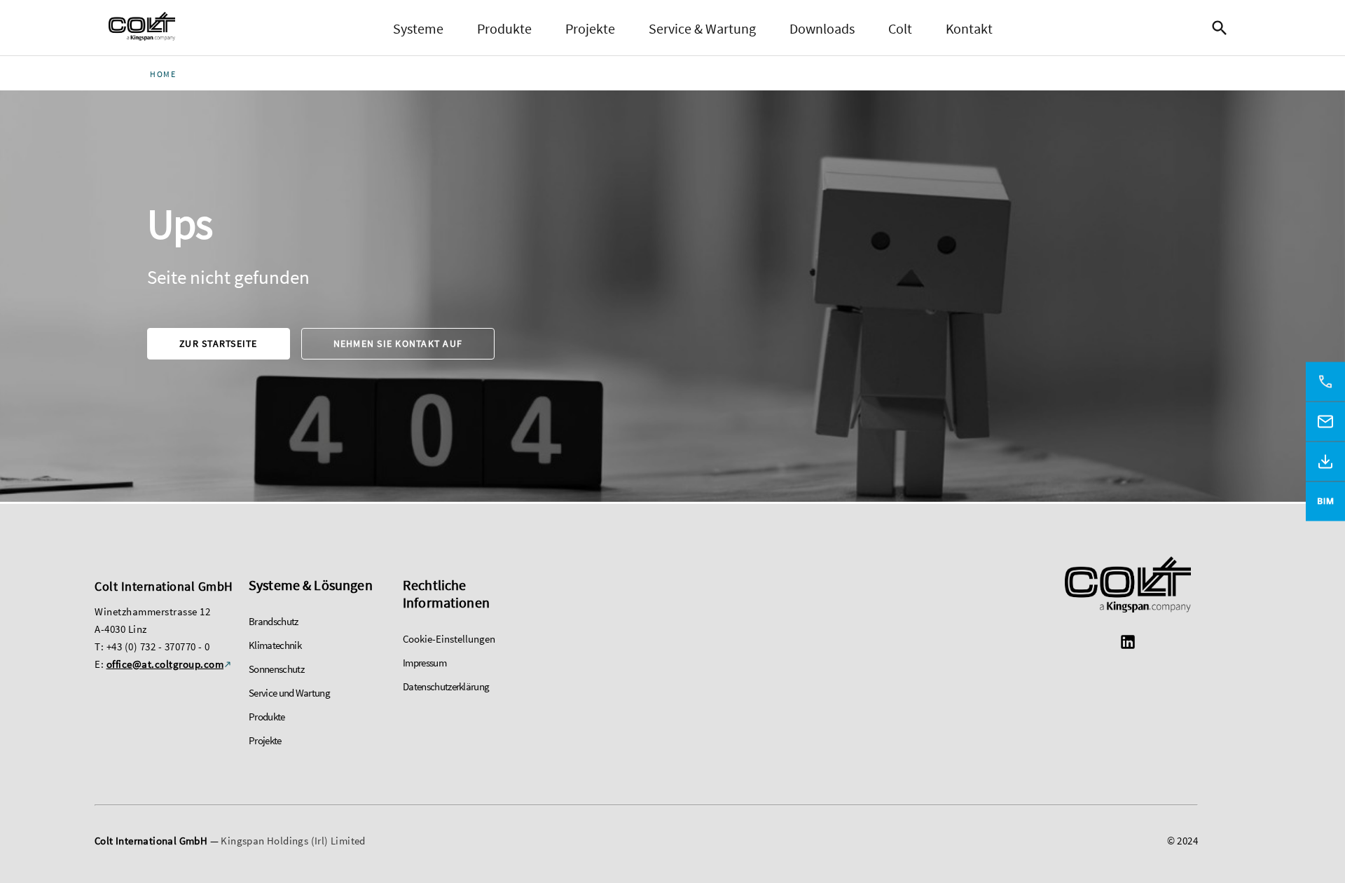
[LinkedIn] (1128, 644)
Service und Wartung (289, 692)
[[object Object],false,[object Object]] (142, 28)
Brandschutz (273, 621)
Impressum (424, 662)
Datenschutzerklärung (446, 686)
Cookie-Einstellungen (449, 638)
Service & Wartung (702, 28)
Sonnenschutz (276, 669)
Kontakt (969, 28)
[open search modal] (1223, 28)
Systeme (418, 28)
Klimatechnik (275, 645)
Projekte (590, 28)
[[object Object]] (1128, 586)
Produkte (504, 28)
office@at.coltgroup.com (165, 664)
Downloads (822, 28)
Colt (900, 28)
